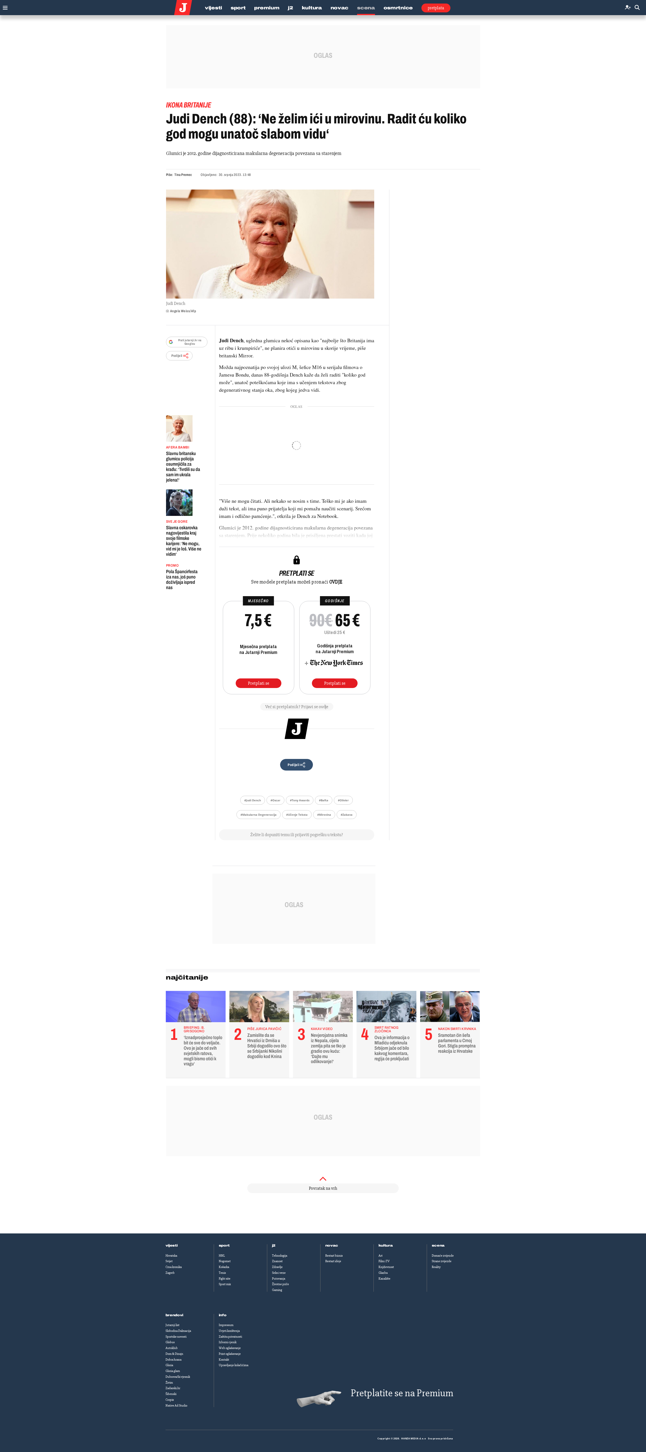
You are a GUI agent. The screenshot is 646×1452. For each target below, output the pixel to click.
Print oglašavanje (230, 1354)
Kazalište (384, 1279)
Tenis (222, 1273)
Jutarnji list (172, 1325)
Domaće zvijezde (443, 1256)
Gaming (277, 1290)
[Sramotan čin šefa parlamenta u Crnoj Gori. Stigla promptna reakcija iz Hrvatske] (450, 1008)
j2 (274, 1245)
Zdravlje (277, 1267)
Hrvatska (171, 1256)
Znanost (277, 1261)
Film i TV (384, 1261)
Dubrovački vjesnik (178, 1377)
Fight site (224, 1279)
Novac (340, 7)
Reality (436, 1267)
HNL (222, 1256)
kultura (386, 1245)
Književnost (386, 1267)
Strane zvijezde (441, 1261)
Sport (238, 7)
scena (438, 1245)
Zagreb (170, 1273)
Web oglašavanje (230, 1348)
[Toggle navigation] (4, 6)
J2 (290, 7)
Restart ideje (333, 1261)
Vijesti (213, 7)
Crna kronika (174, 1267)
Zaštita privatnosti (230, 1337)
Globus (170, 1342)
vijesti (172, 1245)
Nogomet (225, 1261)
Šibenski (171, 1394)
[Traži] (637, 8)
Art (381, 1256)
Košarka (224, 1267)
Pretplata (436, 8)
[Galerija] (270, 244)
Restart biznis (334, 1256)
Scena (366, 7)
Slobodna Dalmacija (178, 1331)
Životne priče (280, 1284)
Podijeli (176, 356)
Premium (266, 7)
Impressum (226, 1325)
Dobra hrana (173, 1360)
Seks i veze (279, 1273)
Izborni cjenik (227, 1342)
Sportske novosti (176, 1337)
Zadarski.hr (173, 1388)
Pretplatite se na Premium (402, 1393)
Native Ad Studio (176, 1406)
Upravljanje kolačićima (233, 1365)
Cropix (170, 1400)
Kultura (312, 7)
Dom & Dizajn (174, 1354)
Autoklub (172, 1348)
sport (224, 1245)
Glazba (383, 1273)
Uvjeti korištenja (229, 1331)
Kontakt (224, 1360)
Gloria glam (173, 1371)
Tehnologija (279, 1256)
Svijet (169, 1261)
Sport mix (225, 1284)
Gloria (169, 1365)
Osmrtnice (398, 7)
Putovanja (278, 1279)
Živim (169, 1383)
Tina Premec (183, 175)
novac (331, 1245)
